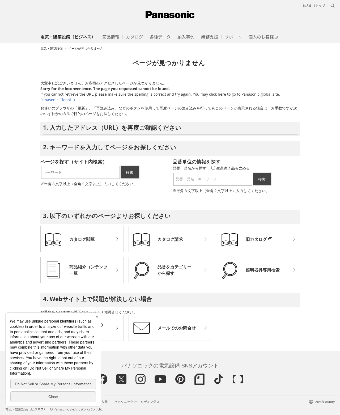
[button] (110, 36)
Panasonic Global (55, 99)
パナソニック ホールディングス (136, 401)
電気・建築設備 (51, 48)
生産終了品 (233, 168)
